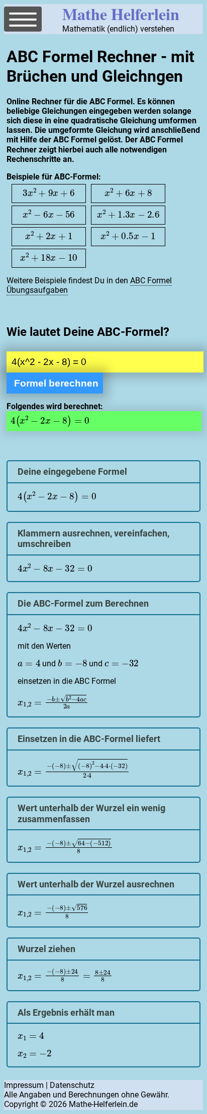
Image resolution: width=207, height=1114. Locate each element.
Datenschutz (72, 1085)
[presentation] (49, 193)
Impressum (24, 1085)
